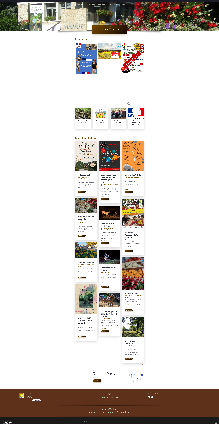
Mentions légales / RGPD (81, 421)
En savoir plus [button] (81, 191)
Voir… (97, 380)
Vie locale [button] (88, 4)
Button (142, 364)
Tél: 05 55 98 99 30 (136, 1)
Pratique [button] (104, 4)
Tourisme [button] (99, 4)
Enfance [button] (93, 4)
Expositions (115, 4)
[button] (2, 16)
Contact (142, 1)
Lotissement (122, 4)
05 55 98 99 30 (37, 400)
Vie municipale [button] (81, 4)
